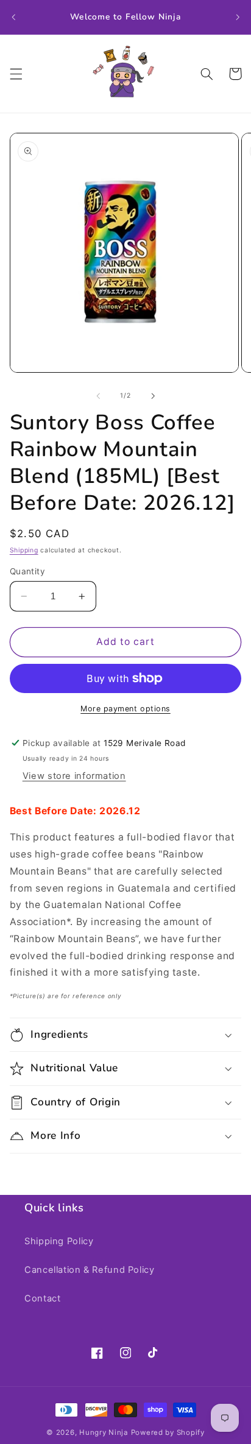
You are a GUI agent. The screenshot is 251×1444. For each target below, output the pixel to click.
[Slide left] (98, 395)
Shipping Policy (58, 1241)
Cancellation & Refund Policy (89, 1269)
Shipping (24, 550)
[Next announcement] (237, 17)
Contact (42, 1298)
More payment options (125, 708)
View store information (74, 775)
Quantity (27, 571)
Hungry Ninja (104, 1432)
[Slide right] (153, 395)
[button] (16, 74)
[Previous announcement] (13, 17)
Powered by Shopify (168, 1432)
